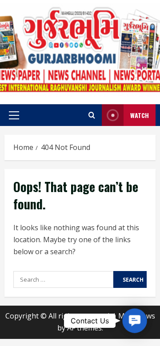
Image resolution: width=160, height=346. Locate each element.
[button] (14, 115)
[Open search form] (91, 115)
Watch (139, 115)
